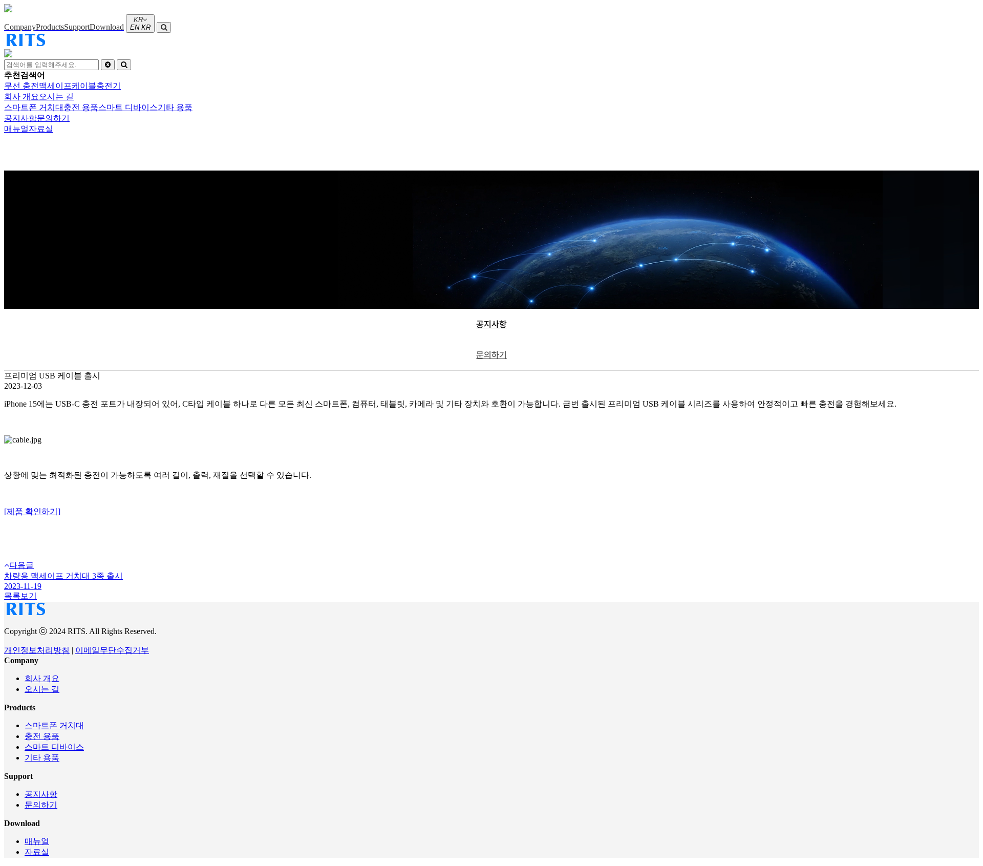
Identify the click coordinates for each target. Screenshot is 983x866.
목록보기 (20, 596)
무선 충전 (21, 85)
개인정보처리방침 (37, 650)
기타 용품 (42, 757)
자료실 (37, 852)
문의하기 (491, 355)
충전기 (108, 85)
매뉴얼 (37, 841)
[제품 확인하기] (32, 511)
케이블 (84, 85)
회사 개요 (42, 678)
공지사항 (491, 324)
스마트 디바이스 (54, 747)
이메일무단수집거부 (112, 650)
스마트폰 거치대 (54, 725)
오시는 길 (42, 689)
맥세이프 (55, 85)
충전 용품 (42, 736)
